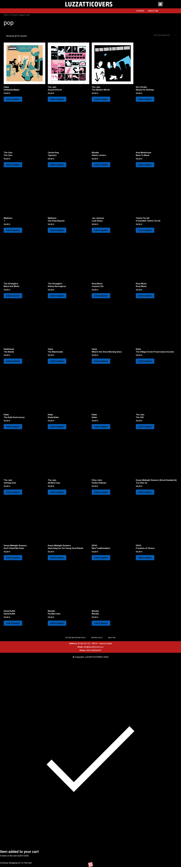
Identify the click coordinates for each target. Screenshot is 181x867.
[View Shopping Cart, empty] (160, 4)
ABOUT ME (153, 11)
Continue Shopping (8, 863)
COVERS (140, 11)
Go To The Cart (25, 863)
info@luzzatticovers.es (93, 647)
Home (6, 15)
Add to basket (13, 99)
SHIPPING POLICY (97, 638)
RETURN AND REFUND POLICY (76, 638)
